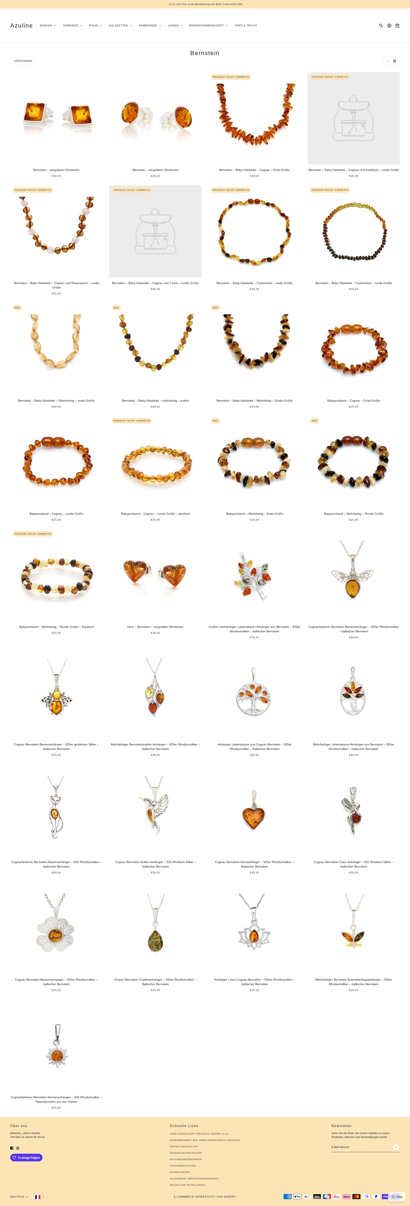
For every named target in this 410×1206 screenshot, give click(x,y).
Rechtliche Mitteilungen (187, 1185)
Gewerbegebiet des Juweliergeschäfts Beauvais (205, 1140)
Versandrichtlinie (183, 1166)
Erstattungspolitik (184, 1146)
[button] (387, 61)
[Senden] (396, 1147)
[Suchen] (381, 25)
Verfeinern (23, 61)
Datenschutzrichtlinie (186, 1153)
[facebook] (12, 1148)
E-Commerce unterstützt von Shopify (205, 1196)
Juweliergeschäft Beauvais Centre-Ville (199, 1134)
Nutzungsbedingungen (186, 1159)
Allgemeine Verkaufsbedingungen (194, 1178)
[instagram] (18, 1148)
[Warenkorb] (397, 25)
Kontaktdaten (180, 1172)
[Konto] (389, 25)
